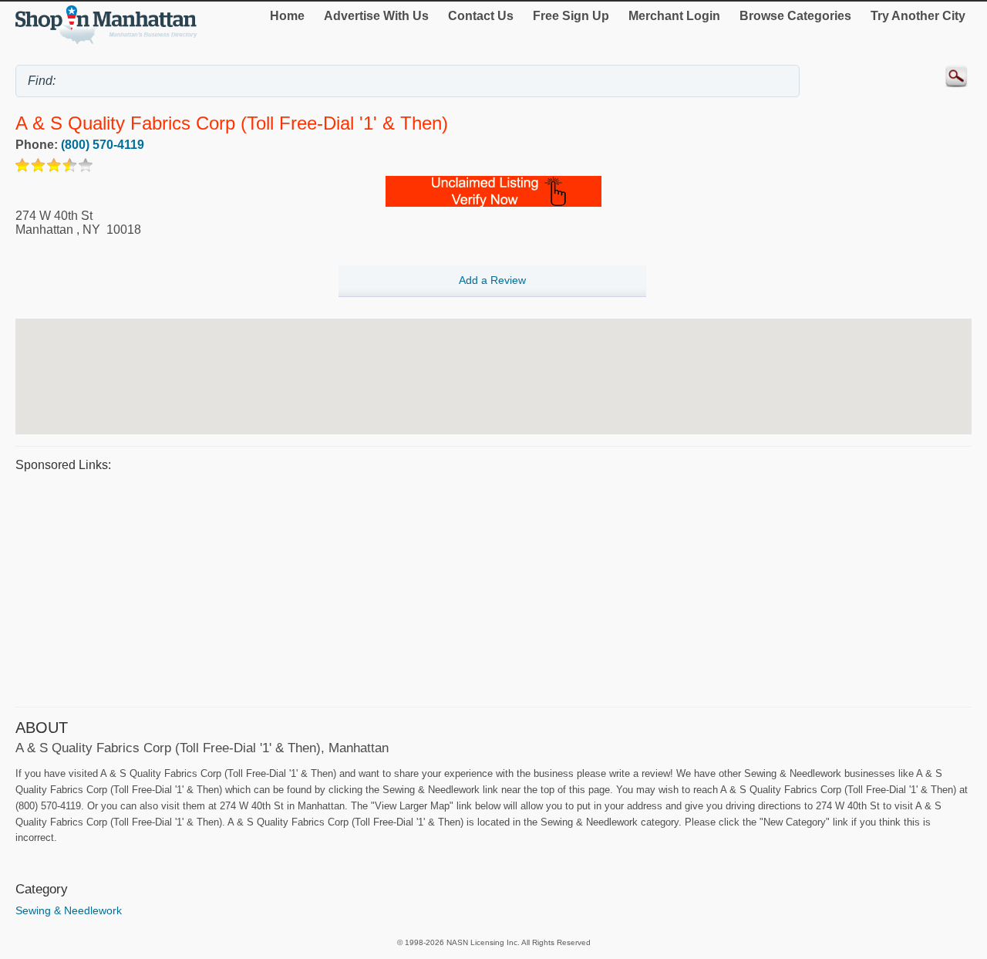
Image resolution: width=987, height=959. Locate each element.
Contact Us (481, 15)
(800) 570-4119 (102, 144)
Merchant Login (674, 15)
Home (287, 15)
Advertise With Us (376, 15)
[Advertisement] (478, 587)
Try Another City (918, 15)
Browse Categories (795, 15)
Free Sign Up (571, 15)
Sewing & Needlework (68, 910)
